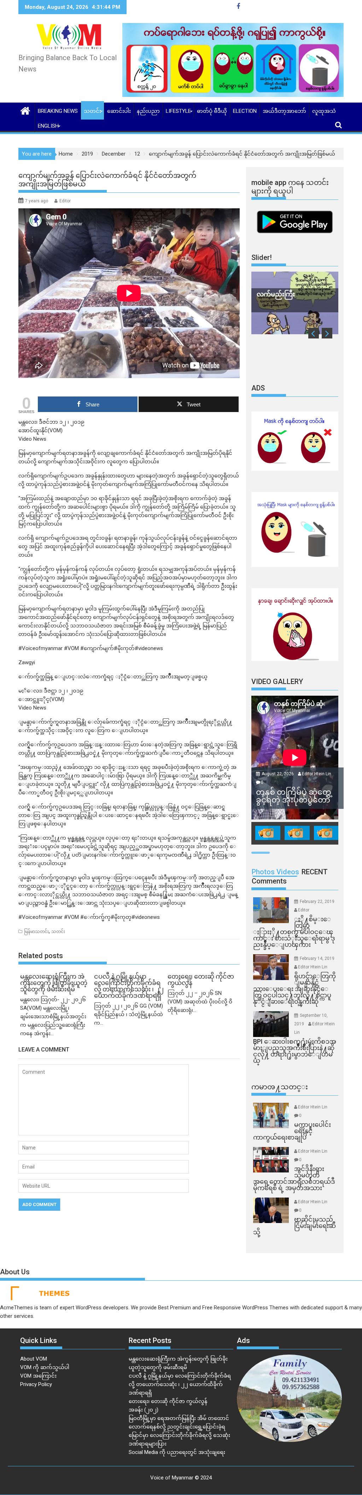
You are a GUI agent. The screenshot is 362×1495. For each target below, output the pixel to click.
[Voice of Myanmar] (25, 110)
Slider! (261, 257)
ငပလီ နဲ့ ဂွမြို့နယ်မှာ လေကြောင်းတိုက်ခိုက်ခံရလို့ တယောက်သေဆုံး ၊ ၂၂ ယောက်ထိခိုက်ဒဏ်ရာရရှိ (180, 1384)
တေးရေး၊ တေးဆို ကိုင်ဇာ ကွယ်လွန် (168, 1401)
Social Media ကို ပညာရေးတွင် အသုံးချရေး (177, 1452)
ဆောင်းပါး (119, 111)
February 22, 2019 (317, 901)
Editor (65, 200)
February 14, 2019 (317, 958)
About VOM (33, 1359)
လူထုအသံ (324, 111)
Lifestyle (178, 111)
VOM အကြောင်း (38, 1376)
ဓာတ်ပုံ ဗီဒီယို (212, 111)
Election (245, 111)
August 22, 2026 (278, 773)
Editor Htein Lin (316, 773)
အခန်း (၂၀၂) (143, 1410)
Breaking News (58, 111)
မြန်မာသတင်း (36, 931)
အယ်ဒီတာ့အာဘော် (284, 111)
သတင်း (92, 111)
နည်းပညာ (148, 111)
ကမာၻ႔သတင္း (279, 1087)
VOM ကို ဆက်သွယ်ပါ (44, 1367)
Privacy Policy (36, 1384)
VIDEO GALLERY (277, 681)
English (48, 126)
